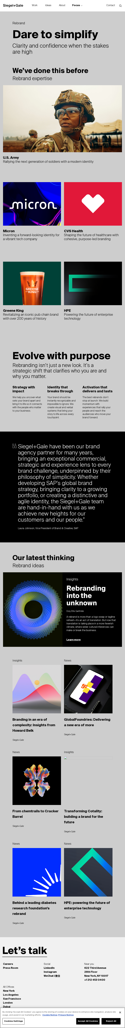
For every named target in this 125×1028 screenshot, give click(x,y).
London (8, 1003)
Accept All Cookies (88, 1021)
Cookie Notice (49, 1015)
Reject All (111, 1021)
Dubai (6, 1007)
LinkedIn (49, 968)
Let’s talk (24, 951)
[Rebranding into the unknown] (62, 609)
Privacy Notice (66, 1015)
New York (9, 991)
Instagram (50, 972)
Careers (8, 964)
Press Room (10, 968)
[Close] (120, 1012)
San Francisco (12, 999)
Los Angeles (11, 995)
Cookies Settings (13, 1021)
